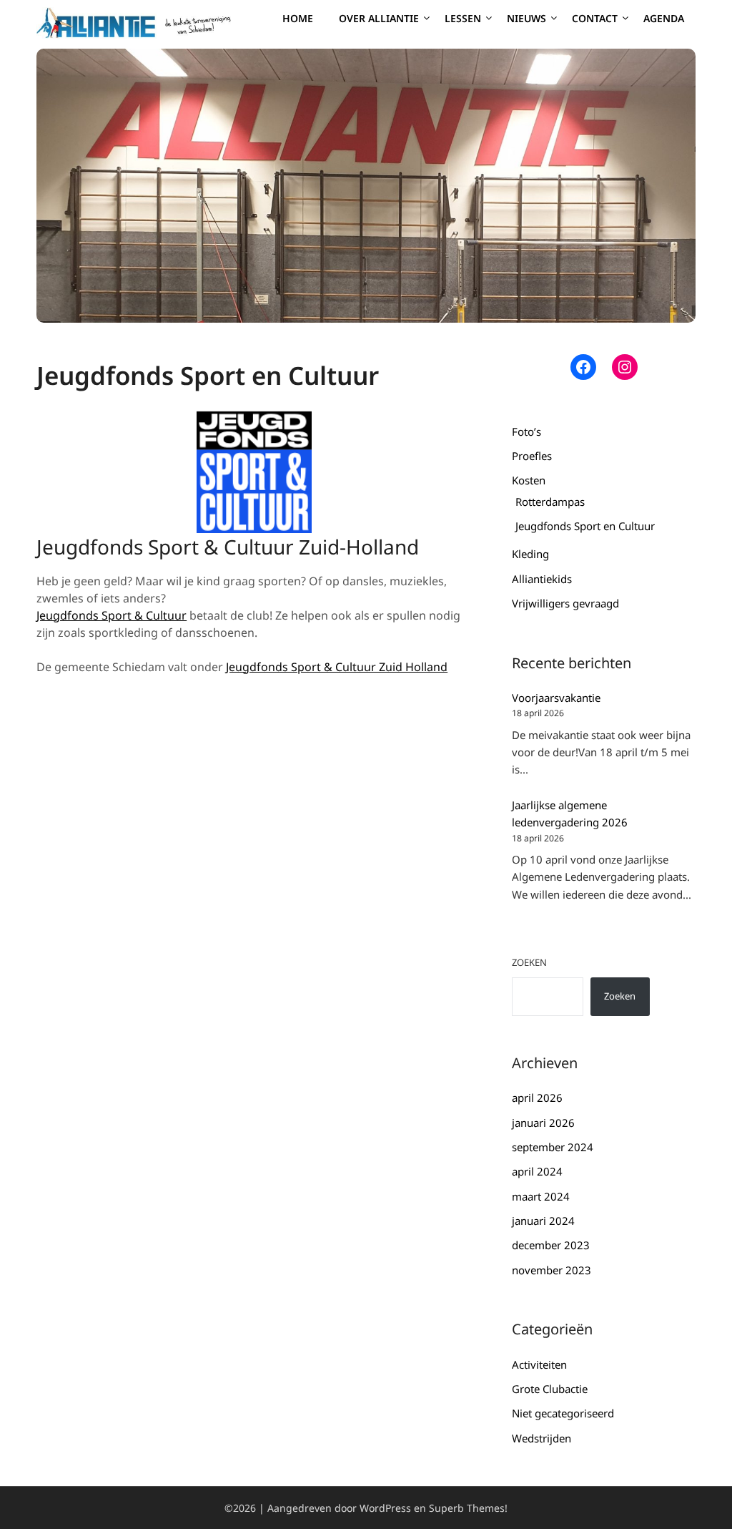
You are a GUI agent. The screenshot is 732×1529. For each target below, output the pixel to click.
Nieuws (526, 18)
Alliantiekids (542, 579)
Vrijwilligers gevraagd (565, 603)
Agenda (663, 18)
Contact (595, 18)
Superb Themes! (468, 1508)
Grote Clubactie (550, 1389)
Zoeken (529, 962)
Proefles (532, 456)
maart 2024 (541, 1196)
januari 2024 (543, 1220)
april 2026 (537, 1097)
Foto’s (526, 431)
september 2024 (552, 1147)
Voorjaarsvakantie (556, 697)
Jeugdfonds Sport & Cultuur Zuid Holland (336, 667)
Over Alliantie (379, 18)
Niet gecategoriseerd (563, 1413)
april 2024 (537, 1171)
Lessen (463, 18)
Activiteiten (539, 1364)
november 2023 (551, 1270)
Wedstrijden (541, 1438)
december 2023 (551, 1245)
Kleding (530, 554)
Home (297, 18)
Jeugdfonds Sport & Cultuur (111, 615)
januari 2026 (543, 1122)
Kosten (528, 480)
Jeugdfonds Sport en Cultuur (585, 526)
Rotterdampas (550, 501)
